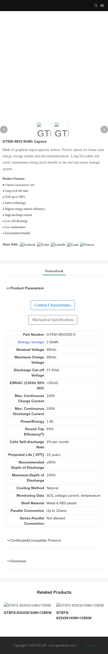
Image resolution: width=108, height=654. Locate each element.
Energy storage (31, 342)
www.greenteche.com (61, 645)
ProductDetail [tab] (54, 271)
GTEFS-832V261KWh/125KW (73, 615)
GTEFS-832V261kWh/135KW (27, 613)
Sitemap (89, 645)
